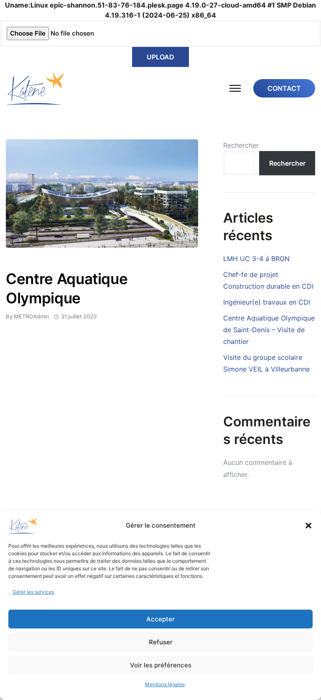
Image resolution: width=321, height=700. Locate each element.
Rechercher (241, 145)
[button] (308, 525)
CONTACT (284, 88)
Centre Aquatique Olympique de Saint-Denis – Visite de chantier (269, 330)
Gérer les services (33, 592)
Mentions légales (165, 684)
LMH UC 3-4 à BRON (256, 258)
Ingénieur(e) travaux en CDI (266, 302)
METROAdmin (31, 316)
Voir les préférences (160, 665)
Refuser (161, 642)
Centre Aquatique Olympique (66, 288)
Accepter (160, 619)
